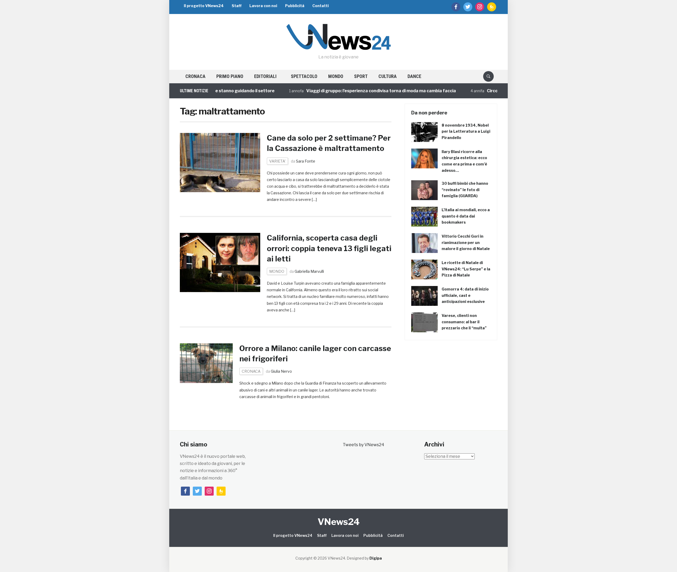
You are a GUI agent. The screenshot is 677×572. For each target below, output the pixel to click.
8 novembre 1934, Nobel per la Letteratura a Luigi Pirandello (466, 131)
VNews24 (339, 521)
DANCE (414, 76)
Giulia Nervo (281, 371)
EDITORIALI (265, 76)
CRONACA (195, 76)
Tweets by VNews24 (363, 444)
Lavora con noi (263, 5)
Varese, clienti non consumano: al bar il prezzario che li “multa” (464, 321)
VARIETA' (277, 161)
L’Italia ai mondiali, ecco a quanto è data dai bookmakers (466, 216)
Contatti (320, 5)
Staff (236, 5)
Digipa (375, 558)
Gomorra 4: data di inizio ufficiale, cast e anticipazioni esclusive (465, 295)
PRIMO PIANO (229, 76)
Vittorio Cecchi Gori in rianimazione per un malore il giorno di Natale (466, 242)
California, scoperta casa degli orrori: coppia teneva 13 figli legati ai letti (329, 248)
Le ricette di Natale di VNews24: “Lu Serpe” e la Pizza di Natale (466, 269)
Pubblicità (294, 5)
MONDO (335, 76)
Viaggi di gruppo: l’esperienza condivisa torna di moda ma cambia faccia (368, 90)
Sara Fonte (305, 161)
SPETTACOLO (304, 76)
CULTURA (387, 76)
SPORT (361, 76)
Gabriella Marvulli (309, 271)
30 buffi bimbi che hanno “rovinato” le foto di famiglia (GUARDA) (465, 189)
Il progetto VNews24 (204, 5)
